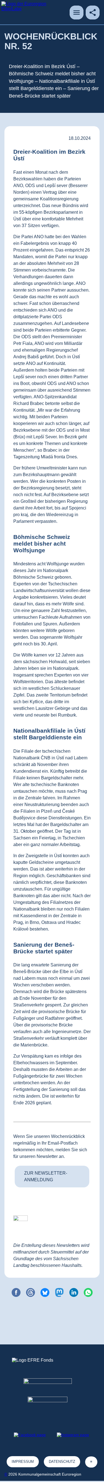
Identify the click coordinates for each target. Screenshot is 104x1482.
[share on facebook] (16, 1292)
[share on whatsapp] (88, 1292)
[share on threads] (30, 1292)
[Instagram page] (72, 1435)
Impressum (23, 1461)
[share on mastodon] (59, 1292)
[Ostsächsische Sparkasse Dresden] (52, 1407)
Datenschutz (62, 1461)
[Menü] (76, 12)
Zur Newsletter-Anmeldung (45, 1176)
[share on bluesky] (45, 1292)
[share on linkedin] (74, 1292)
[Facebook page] (29, 1435)
